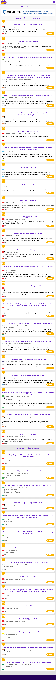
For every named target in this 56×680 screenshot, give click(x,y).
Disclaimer (32, 676)
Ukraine (6, 160)
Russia (5, 368)
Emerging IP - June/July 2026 (28, 184)
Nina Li (7, 290)
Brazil (5, 407)
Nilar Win (7, 637)
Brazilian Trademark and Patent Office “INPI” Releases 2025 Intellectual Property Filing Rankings (28, 532)
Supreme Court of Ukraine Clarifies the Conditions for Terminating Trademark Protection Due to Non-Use (28, 148)
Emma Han (8, 460)
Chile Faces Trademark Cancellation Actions (28, 548)
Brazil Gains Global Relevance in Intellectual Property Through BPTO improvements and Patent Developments (28, 393)
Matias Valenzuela (10, 272)
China (5, 33)
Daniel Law (8, 519)
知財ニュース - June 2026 (28, 434)
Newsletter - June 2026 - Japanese (28, 250)
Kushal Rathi (8, 652)
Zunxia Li (7, 309)
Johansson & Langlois (11, 270)
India (5, 87)
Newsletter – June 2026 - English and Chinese (28, 233)
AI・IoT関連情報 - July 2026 (28, 217)
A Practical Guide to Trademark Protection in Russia (28, 375)
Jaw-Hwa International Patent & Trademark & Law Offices (20, 133)
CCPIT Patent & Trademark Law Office (15, 202)
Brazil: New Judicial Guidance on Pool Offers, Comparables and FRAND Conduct (28, 57)
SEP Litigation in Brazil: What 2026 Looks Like (28, 471)
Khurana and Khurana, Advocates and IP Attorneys (18, 79)
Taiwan (6, 140)
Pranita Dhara (9, 566)
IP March (7, 288)
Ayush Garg (8, 81)
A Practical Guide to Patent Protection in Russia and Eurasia (28, 359)
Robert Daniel (8, 521)
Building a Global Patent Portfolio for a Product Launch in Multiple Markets (28, 341)
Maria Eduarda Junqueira (11, 491)
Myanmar (6, 640)
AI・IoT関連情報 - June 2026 (28, 619)
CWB (6, 186)
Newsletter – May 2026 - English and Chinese (28, 503)
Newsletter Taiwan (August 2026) (28, 131)
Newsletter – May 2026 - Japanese (28, 606)
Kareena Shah (9, 666)
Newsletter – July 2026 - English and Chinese (28, 25)
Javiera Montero (9, 552)
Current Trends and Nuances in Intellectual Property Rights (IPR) (28, 562)
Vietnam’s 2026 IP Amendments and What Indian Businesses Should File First (28, 95)
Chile (5, 278)
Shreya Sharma (9, 418)
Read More (49, 33)
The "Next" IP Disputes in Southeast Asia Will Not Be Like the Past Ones (28, 414)
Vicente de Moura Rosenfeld (12, 61)
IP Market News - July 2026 (28, 167)
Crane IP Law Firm (10, 151)
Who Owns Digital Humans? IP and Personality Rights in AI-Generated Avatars (28, 662)
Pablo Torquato (9, 537)
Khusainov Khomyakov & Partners (14, 361)
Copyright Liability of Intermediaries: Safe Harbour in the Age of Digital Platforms (28, 647)
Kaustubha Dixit (9, 327)
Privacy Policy (25, 676)
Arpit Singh (8, 345)
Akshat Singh (8, 99)
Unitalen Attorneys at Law (12, 27)
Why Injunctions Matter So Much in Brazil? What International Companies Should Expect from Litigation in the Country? (28, 516)
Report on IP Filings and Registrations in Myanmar (28, 632)
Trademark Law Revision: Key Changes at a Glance (28, 286)
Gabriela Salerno (9, 399)
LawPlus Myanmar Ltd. (11, 634)
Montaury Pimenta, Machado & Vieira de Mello (17, 60)
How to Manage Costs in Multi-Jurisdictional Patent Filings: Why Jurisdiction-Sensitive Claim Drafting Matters (28, 114)
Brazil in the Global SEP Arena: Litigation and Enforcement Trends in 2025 (28, 485)
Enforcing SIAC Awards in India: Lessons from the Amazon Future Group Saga (28, 323)
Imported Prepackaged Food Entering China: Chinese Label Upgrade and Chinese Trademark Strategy (28, 455)
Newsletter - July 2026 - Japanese (28, 41)
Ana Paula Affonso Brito (11, 398)
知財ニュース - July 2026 (28, 200)
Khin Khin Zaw (9, 636)
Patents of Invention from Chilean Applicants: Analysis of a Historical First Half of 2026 (28, 267)
